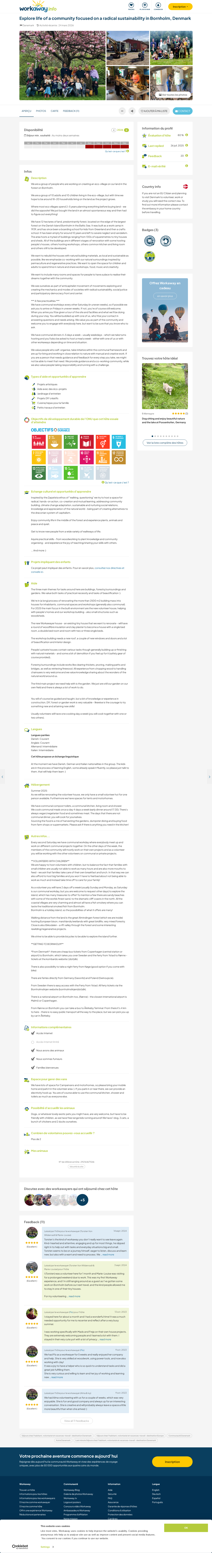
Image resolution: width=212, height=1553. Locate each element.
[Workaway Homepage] (38, 5)
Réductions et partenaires (32, 1514)
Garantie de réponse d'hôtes (122, 1506)
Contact (184, 111)
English (155, 1489)
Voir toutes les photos (174, 94)
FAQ (110, 1498)
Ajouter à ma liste (155, 111)
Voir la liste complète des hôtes (165, 442)
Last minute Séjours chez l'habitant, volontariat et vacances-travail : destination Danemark (115, 1440)
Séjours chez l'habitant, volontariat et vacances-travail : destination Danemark (57, 1436)
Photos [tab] (41, 110)
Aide (110, 1489)
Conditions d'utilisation (119, 1510)
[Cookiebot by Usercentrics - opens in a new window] (20, 1547)
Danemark (28, 25)
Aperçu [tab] (26, 110)
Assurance (113, 1502)
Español (156, 1498)
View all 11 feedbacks (76, 1420)
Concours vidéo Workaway (77, 1506)
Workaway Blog (72, 1489)
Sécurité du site (76, 1166)
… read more (107, 1254)
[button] (152, 436)
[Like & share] (132, 111)
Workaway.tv (70, 1498)
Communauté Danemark (179, 1436)
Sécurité (112, 1494)
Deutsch (156, 1494)
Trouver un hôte (27, 1489)
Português (157, 1502)
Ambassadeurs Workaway (77, 1510)
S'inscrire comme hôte (30, 1506)
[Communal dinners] (127, 83)
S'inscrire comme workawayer (34, 1502)
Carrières (112, 1518)
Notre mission (71, 1518)
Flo (71, 1312)
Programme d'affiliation (76, 1514)
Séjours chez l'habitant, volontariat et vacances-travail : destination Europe (130, 1436)
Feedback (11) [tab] (71, 110)
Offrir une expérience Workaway (35, 1510)
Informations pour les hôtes (33, 1494)
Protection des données (120, 1514)
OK (186, 1527)
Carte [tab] (54, 110)
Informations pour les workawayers (37, 1498)
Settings (45, 1547)
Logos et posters (72, 1502)
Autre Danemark (63, 1440)
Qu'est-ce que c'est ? (116, 482)
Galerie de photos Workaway (78, 1494)
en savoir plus (165, 296)
